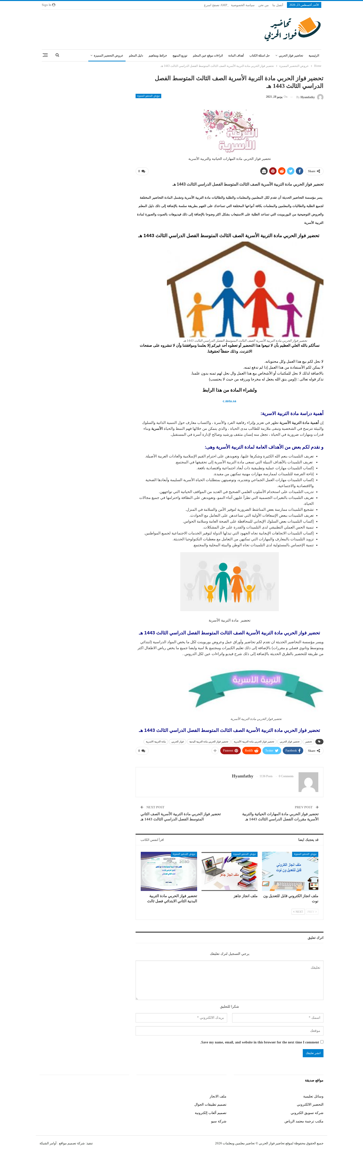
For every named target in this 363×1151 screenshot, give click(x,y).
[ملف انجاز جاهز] (230, 871)
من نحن (263, 5)
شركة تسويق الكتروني (307, 1113)
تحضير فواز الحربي (290, 741)
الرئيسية (314, 55)
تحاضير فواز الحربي (291, 55)
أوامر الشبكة (48, 1143)
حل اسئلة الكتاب (259, 55)
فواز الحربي (177, 741)
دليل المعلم (136, 55)
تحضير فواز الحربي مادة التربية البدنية (208, 741)
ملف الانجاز (218, 1096)
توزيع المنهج (180, 55)
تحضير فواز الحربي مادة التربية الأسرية (254, 741)
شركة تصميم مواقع (71, 1143)
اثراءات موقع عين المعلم (208, 55)
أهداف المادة (236, 55)
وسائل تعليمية (313, 1096)
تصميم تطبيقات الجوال (210, 1104)
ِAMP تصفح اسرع (215, 5)
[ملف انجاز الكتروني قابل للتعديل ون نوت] (290, 871)
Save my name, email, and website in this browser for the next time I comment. (259, 1042)
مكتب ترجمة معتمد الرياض (303, 1121)
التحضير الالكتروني (310, 1104)
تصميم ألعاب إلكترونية (210, 1113)
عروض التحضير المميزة (108, 55)
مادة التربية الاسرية (156, 741)
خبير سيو (122, 1096)
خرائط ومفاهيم (158, 55)
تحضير (308, 741)
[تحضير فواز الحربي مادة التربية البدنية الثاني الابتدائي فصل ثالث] (169, 871)
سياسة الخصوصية (243, 5)
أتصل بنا (277, 5)
